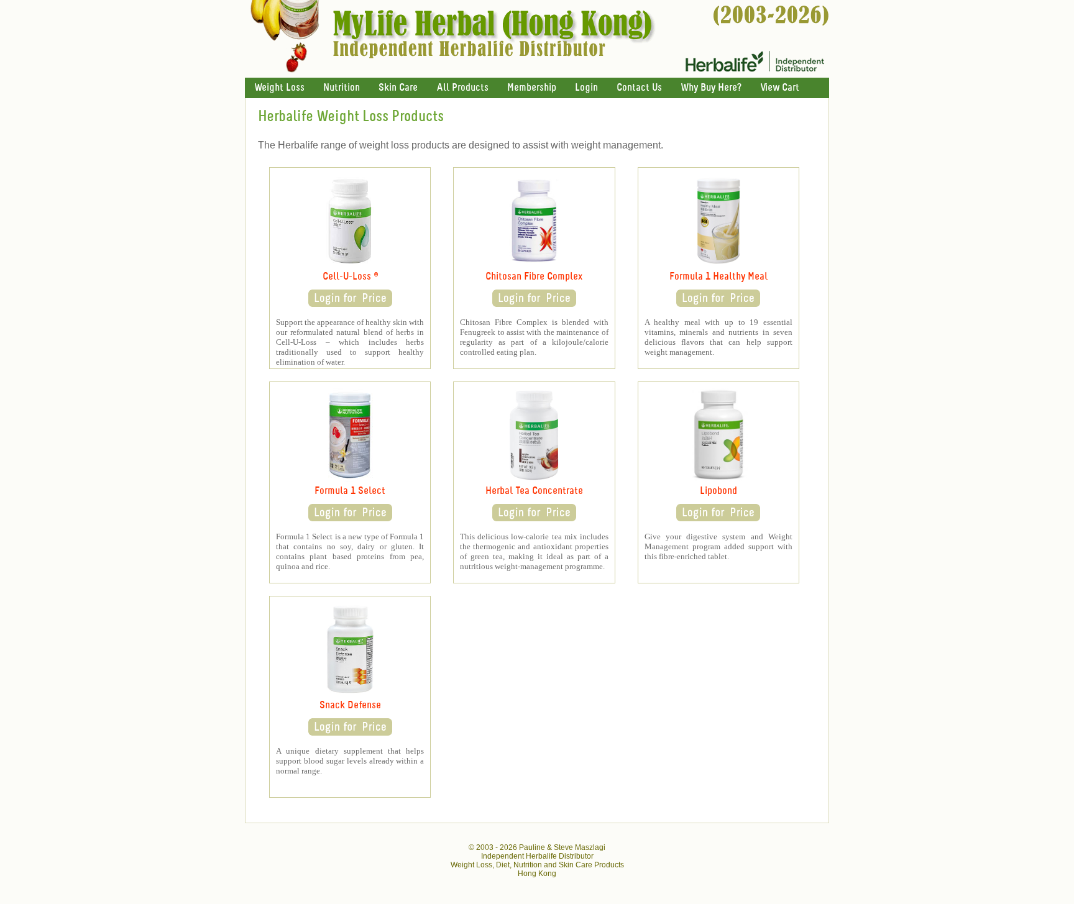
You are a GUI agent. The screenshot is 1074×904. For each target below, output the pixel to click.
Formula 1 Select (349, 491)
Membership (531, 88)
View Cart (779, 88)
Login (586, 88)
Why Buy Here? (711, 88)
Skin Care (398, 88)
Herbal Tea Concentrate (534, 491)
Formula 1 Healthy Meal (718, 277)
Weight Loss (279, 88)
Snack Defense (350, 705)
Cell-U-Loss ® (350, 277)
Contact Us (639, 88)
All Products (462, 88)
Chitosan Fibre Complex (533, 277)
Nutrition (341, 88)
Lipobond (718, 491)
